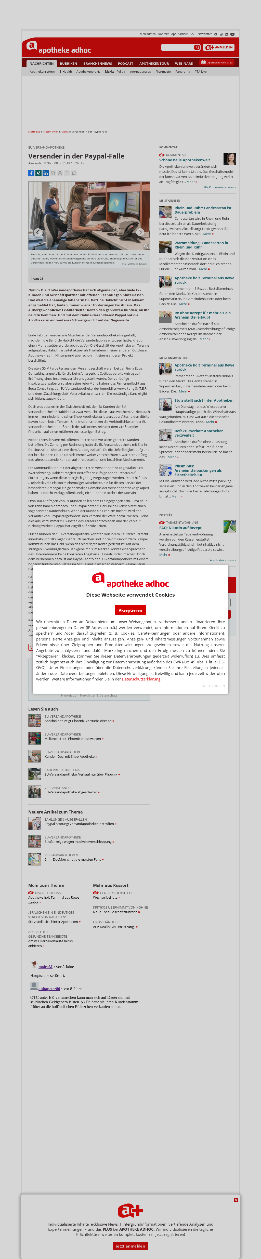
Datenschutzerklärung (141, 678)
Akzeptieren (130, 610)
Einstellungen (213, 686)
